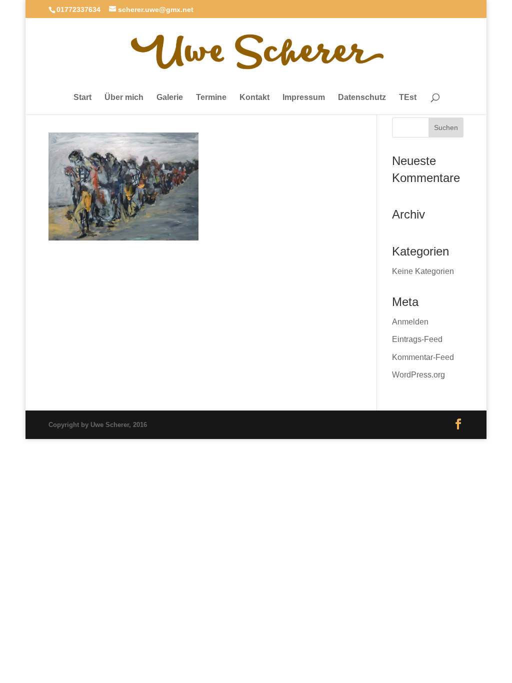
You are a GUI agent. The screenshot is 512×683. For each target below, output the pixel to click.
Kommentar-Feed (423, 357)
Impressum (303, 98)
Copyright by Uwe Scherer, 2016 (97, 424)
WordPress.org (418, 374)
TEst (407, 98)
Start (83, 98)
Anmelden (410, 322)
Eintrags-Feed (417, 339)
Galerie (169, 98)
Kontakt (255, 98)
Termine (211, 98)
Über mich (124, 98)
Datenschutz (362, 98)
